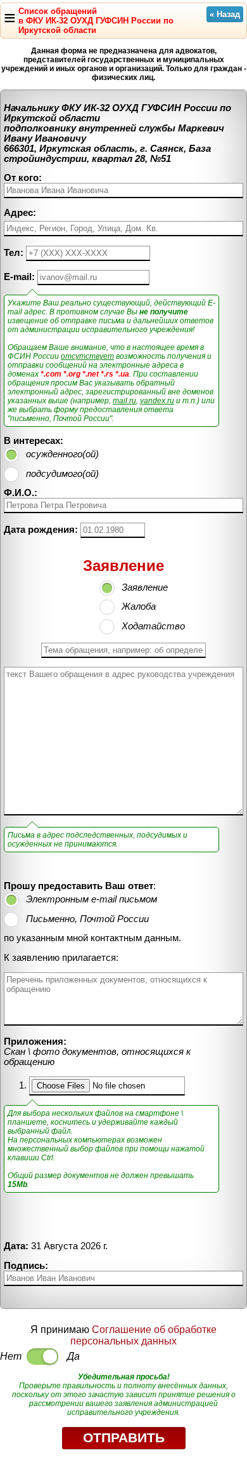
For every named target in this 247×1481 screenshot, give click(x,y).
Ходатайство (153, 626)
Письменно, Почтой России (87, 919)
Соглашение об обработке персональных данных (143, 1335)
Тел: (13, 253)
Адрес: (20, 213)
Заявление (145, 587)
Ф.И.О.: (20, 493)
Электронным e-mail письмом (91, 899)
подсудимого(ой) (62, 474)
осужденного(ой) (62, 454)
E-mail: (19, 277)
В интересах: (33, 441)
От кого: (23, 178)
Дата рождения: (41, 530)
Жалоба (139, 606)
